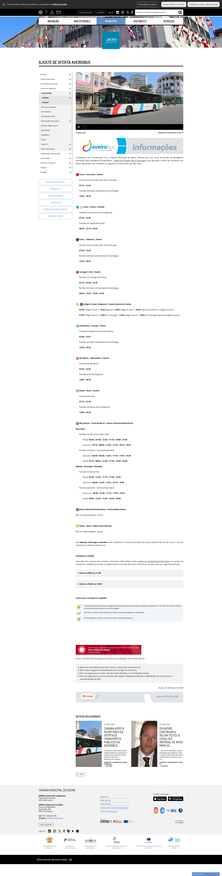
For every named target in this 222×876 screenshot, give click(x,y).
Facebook (132, 12)
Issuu (68, 831)
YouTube (73, 831)
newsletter (100, 12)
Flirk (77, 831)
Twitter (127, 12)
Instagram (122, 12)
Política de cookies (59, 4)
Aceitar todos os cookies (173, 4)
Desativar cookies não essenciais (203, 4)
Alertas (52, 12)
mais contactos (46, 824)
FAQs (46, 12)
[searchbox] (159, 12)
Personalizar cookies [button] (147, 4)
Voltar (81, 774)
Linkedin (117, 12)
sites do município (85, 12)
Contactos (59, 12)
